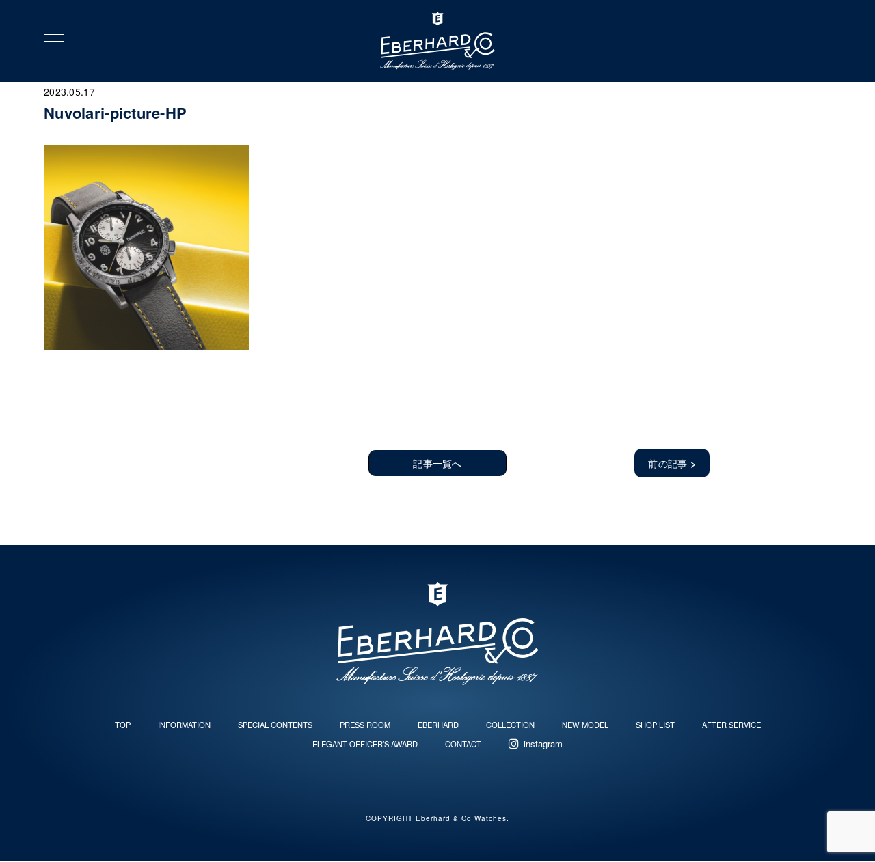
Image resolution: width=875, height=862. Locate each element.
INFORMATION (184, 724)
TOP (123, 724)
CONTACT (463, 743)
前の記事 (672, 463)
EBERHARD (438, 724)
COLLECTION (510, 724)
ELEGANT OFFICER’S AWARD (365, 743)
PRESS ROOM (365, 724)
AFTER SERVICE (731, 724)
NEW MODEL (585, 724)
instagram (543, 743)
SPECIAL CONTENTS (275, 724)
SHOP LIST (655, 724)
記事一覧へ (437, 463)
